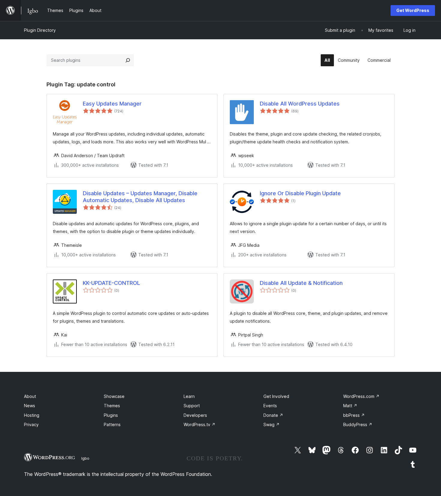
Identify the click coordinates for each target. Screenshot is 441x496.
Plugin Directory (40, 30)
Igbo (85, 458)
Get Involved (276, 396)
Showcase (114, 396)
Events (270, 405)
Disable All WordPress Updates (300, 103)
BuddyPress (357, 424)
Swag (271, 424)
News (29, 405)
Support (192, 405)
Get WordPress (412, 10)
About (30, 396)
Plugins (111, 415)
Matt (350, 405)
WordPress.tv (199, 424)
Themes (112, 405)
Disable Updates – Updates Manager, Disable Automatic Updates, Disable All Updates (140, 196)
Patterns (112, 424)
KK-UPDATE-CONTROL (111, 283)
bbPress (354, 415)
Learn (189, 396)
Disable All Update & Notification (301, 283)
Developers (195, 415)
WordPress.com (361, 396)
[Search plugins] (128, 60)
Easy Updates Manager (112, 103)
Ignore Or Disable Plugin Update (300, 193)
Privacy (31, 424)
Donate (273, 415)
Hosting (31, 415)
